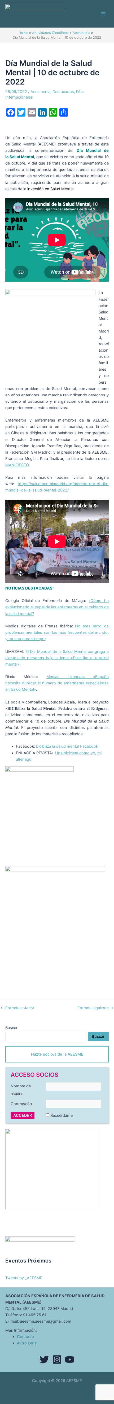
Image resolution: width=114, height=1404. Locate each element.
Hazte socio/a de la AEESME (57, 1054)
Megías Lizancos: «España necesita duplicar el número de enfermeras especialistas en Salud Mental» (57, 683)
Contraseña (21, 1103)
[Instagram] (57, 1359)
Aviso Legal (27, 1343)
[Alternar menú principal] (103, 13)
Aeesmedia (40, 91)
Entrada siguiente (95, 1008)
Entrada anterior (17, 1008)
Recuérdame (61, 1115)
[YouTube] (69, 1359)
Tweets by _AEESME (23, 1277)
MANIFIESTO (17, 465)
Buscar (11, 1027)
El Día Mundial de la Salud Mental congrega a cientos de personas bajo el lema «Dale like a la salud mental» (57, 658)
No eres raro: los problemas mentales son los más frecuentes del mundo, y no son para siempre (57, 632)
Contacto (25, 1336)
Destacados (63, 91)
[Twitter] (44, 1359)
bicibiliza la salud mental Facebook (67, 746)
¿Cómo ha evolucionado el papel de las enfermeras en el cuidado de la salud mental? (57, 607)
